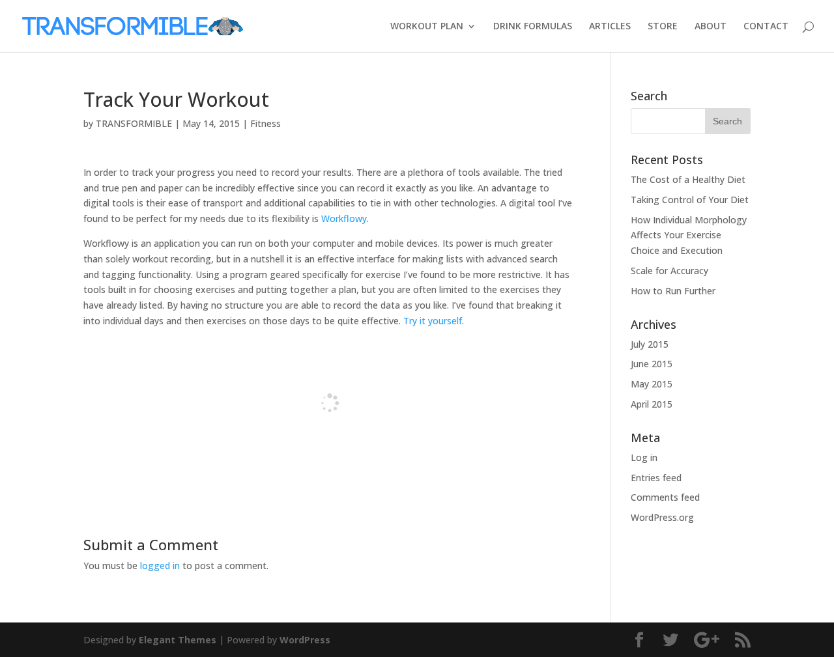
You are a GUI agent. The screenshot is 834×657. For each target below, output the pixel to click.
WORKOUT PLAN (426, 26)
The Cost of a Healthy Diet (688, 179)
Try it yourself (432, 321)
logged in (160, 565)
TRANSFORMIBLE (134, 123)
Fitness (265, 123)
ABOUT (710, 26)
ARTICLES (610, 26)
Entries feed (656, 477)
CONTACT (765, 26)
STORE (663, 26)
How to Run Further (673, 291)
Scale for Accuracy (669, 270)
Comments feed (665, 497)
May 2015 (651, 384)
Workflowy (344, 218)
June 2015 (651, 363)
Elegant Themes (177, 640)
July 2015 (650, 344)
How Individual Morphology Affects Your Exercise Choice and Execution (689, 235)
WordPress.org (662, 517)
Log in (644, 457)
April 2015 (651, 404)
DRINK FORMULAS (532, 26)
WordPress (305, 640)
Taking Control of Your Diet (690, 199)
